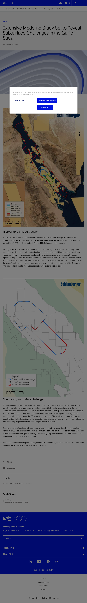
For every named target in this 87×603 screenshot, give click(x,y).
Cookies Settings (18, 100)
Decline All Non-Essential (47, 100)
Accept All (45, 107)
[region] (43, 100)
